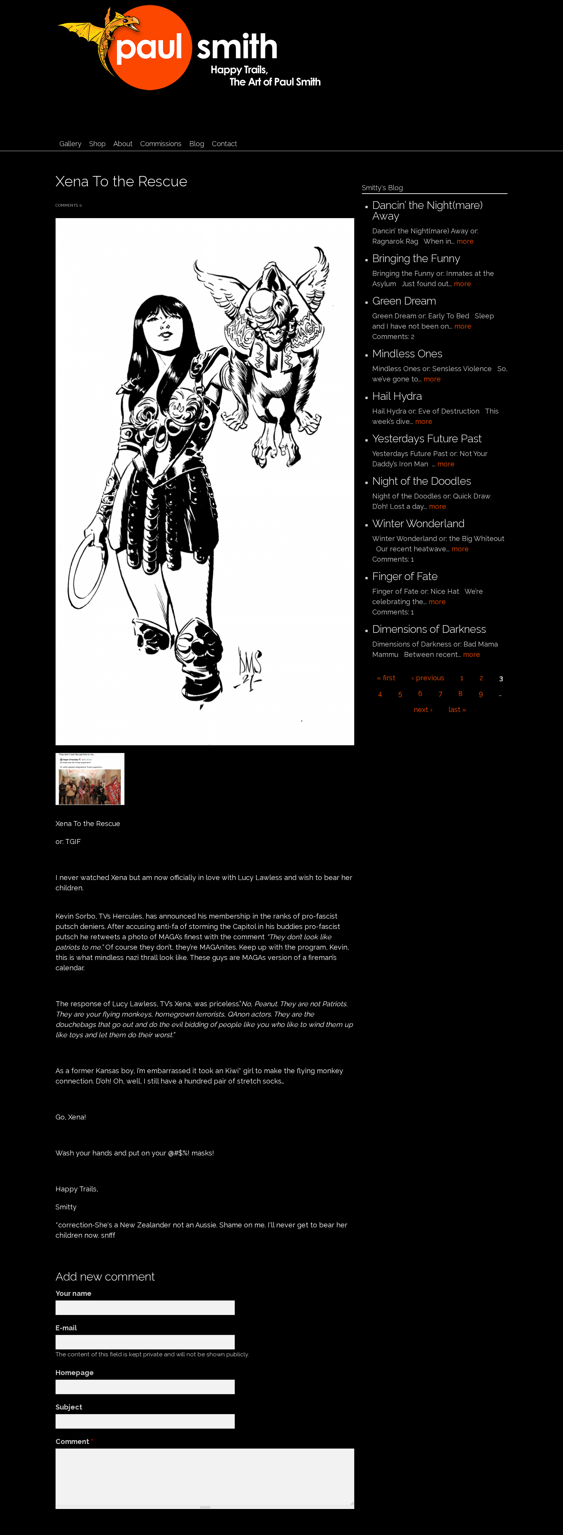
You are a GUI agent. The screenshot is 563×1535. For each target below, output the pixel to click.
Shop (97, 144)
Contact (224, 144)
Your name (74, 1293)
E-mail (66, 1328)
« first (386, 678)
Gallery (70, 144)
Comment (74, 1441)
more (465, 241)
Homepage (75, 1373)
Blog (196, 144)
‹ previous (427, 678)
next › (423, 710)
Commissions (161, 144)
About (123, 144)
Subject (69, 1407)
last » (457, 710)
